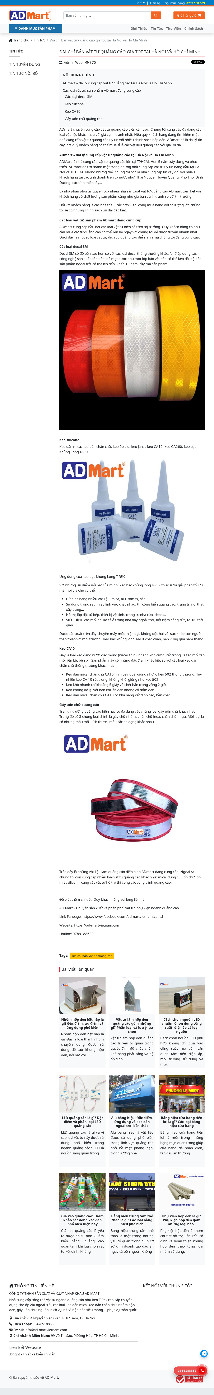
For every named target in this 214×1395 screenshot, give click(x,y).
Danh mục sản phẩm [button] (37, 28)
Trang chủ (21, 40)
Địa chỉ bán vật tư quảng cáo (92, 956)
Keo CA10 (72, 111)
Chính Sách (193, 28)
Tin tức (140, 3)
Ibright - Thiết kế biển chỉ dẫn (32, 1354)
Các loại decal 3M (78, 96)
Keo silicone (74, 103)
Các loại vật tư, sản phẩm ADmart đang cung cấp (102, 90)
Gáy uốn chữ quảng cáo (84, 118)
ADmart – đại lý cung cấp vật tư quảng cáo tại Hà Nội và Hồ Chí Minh (117, 83)
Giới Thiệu (139, 28)
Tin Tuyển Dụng (24, 64)
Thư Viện (173, 28)
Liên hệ (155, 3)
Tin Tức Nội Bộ (23, 73)
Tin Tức (157, 28)
